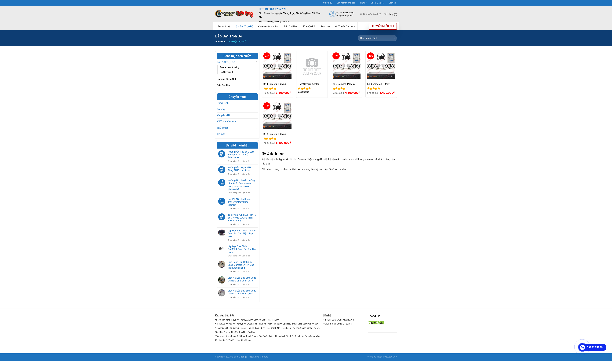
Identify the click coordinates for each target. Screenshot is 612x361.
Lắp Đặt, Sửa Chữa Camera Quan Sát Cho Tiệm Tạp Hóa (242, 233)
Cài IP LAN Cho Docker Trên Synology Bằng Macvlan (240, 202)
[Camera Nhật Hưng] (234, 14)
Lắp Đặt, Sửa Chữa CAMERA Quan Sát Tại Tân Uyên (242, 249)
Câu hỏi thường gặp (346, 2)
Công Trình (223, 103)
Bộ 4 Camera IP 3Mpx (274, 134)
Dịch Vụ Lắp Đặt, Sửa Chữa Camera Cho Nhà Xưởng (242, 292)
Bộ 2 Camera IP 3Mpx (344, 84)
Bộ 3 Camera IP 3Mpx (378, 84)
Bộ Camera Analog (229, 67)
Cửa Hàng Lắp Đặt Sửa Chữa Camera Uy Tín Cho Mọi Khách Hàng (241, 265)
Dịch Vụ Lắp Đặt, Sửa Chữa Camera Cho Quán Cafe (242, 279)
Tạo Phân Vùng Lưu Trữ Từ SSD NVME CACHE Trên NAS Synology (242, 217)
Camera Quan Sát (226, 79)
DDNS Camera (378, 2)
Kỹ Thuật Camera (226, 121)
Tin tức (363, 2)
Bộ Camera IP (227, 72)
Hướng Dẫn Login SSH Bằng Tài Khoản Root (239, 169)
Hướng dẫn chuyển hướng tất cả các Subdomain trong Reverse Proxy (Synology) (241, 184)
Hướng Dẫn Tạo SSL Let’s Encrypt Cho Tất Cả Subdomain (241, 154)
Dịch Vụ (221, 109)
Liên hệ (392, 2)
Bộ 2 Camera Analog (308, 84)
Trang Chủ (224, 26)
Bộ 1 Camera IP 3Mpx (274, 84)
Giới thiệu (327, 2)
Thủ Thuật (222, 127)
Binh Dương (240, 356)
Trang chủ (220, 41)
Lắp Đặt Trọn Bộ (244, 26)
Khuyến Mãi (223, 115)
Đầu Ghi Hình (224, 85)
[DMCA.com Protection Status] (376, 322)
